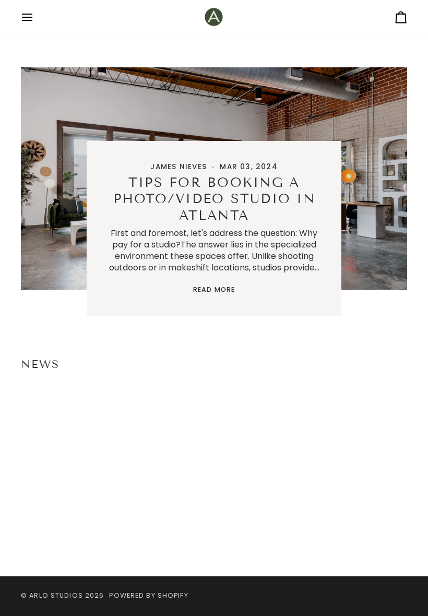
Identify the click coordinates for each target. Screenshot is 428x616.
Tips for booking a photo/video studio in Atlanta (214, 199)
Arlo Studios (57, 595)
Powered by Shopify (148, 595)
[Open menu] (36, 17)
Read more (214, 289)
